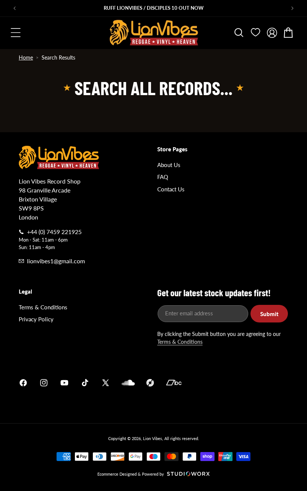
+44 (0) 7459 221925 (54, 231)
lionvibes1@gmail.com (56, 260)
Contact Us (171, 189)
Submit (269, 313)
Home (26, 57)
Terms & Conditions (43, 307)
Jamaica (241, 382)
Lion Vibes (152, 438)
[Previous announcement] (14, 8)
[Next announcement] (292, 8)
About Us (168, 164)
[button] (15, 32)
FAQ (162, 176)
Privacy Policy (36, 319)
